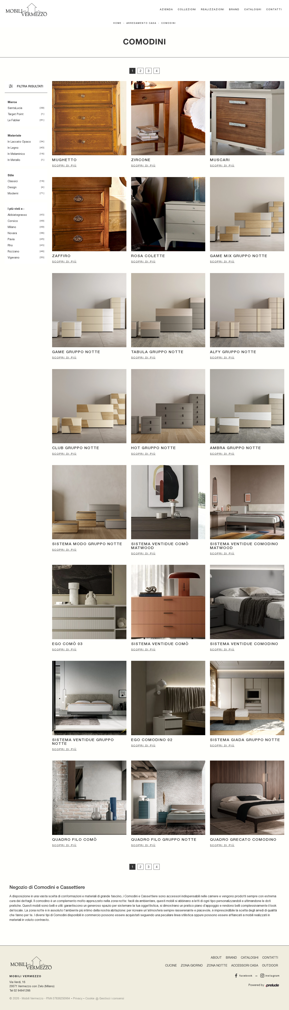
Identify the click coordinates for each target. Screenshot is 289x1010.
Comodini (168, 23)
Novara (12, 233)
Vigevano (13, 257)
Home (117, 23)
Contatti (274, 9)
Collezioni (187, 9)
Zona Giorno (192, 965)
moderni (13, 193)
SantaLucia (15, 108)
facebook (245, 976)
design (12, 187)
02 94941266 (22, 990)
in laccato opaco (19, 141)
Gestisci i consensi (111, 998)
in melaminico (16, 153)
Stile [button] (11, 175)
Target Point (16, 114)
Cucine (171, 965)
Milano (12, 227)
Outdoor (270, 965)
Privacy (77, 998)
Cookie (89, 998)
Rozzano (13, 251)
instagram (272, 976)
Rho (10, 245)
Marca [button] (12, 102)
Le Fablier (14, 120)
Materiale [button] (14, 135)
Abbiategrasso (17, 214)
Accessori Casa (244, 965)
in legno (13, 147)
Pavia (11, 239)
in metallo (14, 160)
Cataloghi (252, 9)
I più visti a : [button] (16, 208)
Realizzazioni (212, 9)
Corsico (13, 220)
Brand (234, 9)
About (216, 957)
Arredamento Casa (141, 23)
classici (13, 181)
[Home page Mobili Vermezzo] (26, 9)
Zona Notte (217, 965)
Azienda (166, 9)
